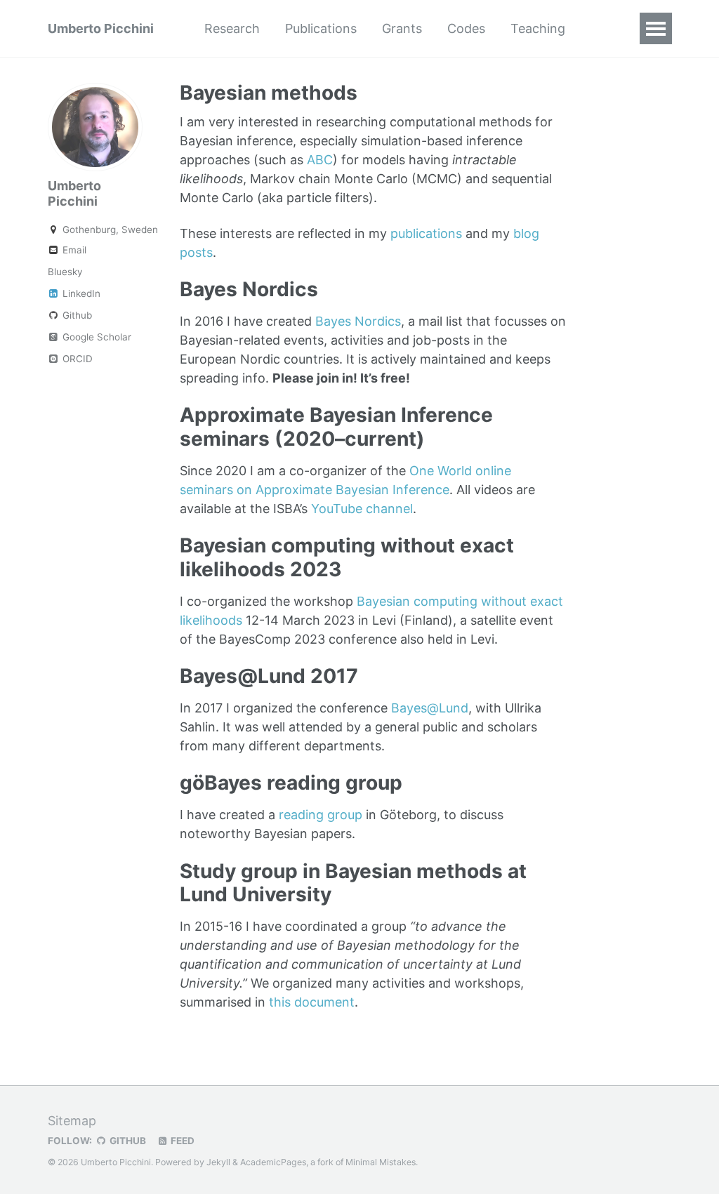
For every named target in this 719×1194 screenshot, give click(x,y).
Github (76, 315)
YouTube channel (362, 508)
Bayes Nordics (358, 321)
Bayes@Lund (429, 708)
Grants (402, 28)
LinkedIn (80, 293)
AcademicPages (273, 1162)
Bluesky (65, 271)
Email (73, 250)
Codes (466, 28)
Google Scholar (95, 337)
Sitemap (72, 1120)
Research (232, 28)
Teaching (537, 28)
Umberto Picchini (101, 28)
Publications (321, 28)
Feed (181, 1140)
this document (312, 1002)
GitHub (126, 1140)
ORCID (76, 358)
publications (426, 233)
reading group (320, 814)
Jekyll (218, 1162)
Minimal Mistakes (380, 1162)
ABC (320, 159)
